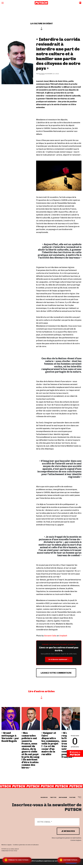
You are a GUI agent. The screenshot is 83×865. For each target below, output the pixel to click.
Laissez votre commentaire (56, 673)
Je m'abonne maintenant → (58, 659)
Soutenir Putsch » (69, 860)
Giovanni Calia (50, 636)
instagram (63, 797)
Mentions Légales (7, 845)
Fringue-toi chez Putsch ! (17, 860)
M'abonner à (75, 752)
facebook (44, 797)
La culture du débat (41, 23)
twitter (53, 797)
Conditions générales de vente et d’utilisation (26, 845)
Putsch (42, 74)
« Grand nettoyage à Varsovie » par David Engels (10, 736)
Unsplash (63, 636)
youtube (72, 797)
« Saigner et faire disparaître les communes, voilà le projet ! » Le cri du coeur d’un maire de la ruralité (50, 743)
